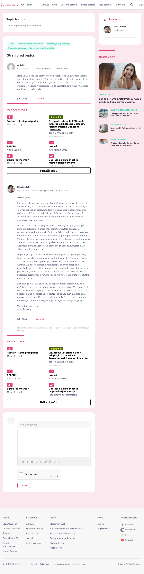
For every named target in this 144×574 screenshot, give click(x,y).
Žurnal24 (7, 533)
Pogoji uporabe (79, 564)
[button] (23, 461)
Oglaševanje (45, 564)
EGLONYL (12, 146)
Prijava (100, 523)
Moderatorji (56, 547)
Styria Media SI (10, 538)
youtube (129, 540)
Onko (54, 4)
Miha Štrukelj (23, 187)
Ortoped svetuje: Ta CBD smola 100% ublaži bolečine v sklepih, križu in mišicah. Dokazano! (67, 125)
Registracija (103, 528)
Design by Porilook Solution (129, 564)
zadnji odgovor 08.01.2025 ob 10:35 (52, 68)
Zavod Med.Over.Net (9, 544)
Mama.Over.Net (10, 551)
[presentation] (23, 461)
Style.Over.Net (10, 523)
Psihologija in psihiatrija (58, 43)
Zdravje (45, 4)
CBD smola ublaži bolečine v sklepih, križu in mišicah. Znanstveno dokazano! (68, 355)
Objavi (24, 485)
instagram (130, 529)
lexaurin (53, 146)
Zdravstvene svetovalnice (62, 533)
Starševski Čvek (57, 523)
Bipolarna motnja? (18, 160)
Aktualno (30, 538)
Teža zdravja (105, 4)
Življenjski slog (88, 4)
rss (127, 534)
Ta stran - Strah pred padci (22, 121)
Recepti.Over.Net (11, 528)
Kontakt (34, 564)
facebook (130, 524)
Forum (29, 4)
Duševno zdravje (69, 4)
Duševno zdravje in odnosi (30, 43)
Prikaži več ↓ (49, 170)
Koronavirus (32, 533)
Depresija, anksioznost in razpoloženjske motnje (31, 48)
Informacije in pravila (61, 564)
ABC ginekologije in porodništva (66, 528)
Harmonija (120, 4)
